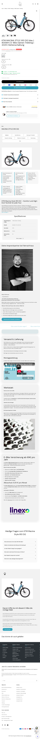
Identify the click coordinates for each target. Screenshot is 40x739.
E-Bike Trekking (10, 8)
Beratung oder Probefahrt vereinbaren (12, 319)
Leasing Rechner (19, 699)
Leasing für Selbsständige (21, 693)
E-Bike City (5, 649)
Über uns (3, 712)
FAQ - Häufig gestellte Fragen (7, 720)
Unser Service (4, 714)
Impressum (4, 691)
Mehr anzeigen (5, 212)
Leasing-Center (19, 687)
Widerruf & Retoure (5, 697)
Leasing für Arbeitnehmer (21, 689)
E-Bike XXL (4, 650)
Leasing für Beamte (19, 695)
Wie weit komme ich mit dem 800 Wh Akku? (13, 541)
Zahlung (3, 702)
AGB (15, 674)
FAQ (20, 141)
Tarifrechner (9, 500)
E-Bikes (5, 8)
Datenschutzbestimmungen (7, 674)
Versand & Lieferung (8, 138)
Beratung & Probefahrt (31, 135)
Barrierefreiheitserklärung (6, 687)
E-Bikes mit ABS (15, 649)
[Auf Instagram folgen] (5, 725)
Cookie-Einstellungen (6, 704)
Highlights (7, 135)
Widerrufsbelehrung (5, 695)
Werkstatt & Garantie (21, 138)
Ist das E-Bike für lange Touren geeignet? (13, 548)
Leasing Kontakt (19, 700)
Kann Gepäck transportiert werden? (12, 555)
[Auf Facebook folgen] (2, 725)
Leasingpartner (19, 697)
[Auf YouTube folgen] (7, 725)
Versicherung (33, 138)
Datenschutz (4, 689)
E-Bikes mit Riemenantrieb (17, 647)
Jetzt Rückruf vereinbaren (13, 115)
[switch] (37, 733)
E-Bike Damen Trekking (18, 8)
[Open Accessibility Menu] (37, 736)
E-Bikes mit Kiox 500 (16, 650)
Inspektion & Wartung (29, 652)
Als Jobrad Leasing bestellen (20, 87)
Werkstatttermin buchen (29, 649)
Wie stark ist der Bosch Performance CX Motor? (14, 552)
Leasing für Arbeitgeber (20, 691)
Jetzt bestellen (8, 629)
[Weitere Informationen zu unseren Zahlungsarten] (20, 85)
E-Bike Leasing (15, 658)
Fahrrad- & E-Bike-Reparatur (30, 650)
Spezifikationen (17, 135)
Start (3, 8)
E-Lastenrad (5, 652)
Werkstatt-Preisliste (28, 654)
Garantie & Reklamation (6, 699)
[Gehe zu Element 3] (10, 35)
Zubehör (4, 657)
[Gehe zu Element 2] (7, 35)
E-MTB (4, 654)
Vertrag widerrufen (5, 706)
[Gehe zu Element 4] (14, 35)
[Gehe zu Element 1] (3, 35)
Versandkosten (8, 50)
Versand (3, 700)
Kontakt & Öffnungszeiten (7, 716)
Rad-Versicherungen (5, 718)
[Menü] (38, 726)
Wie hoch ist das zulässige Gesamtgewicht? (13, 558)
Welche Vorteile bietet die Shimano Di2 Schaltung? (15, 545)
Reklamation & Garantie (29, 655)
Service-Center (28, 647)
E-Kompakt (5, 655)
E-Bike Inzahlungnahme (16, 659)
